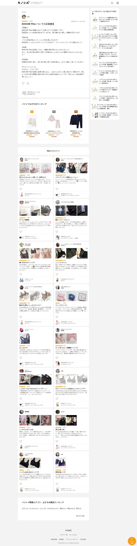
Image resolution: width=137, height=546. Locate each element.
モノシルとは (73, 534)
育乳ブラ (78, 508)
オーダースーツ (34, 508)
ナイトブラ (43, 508)
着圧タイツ (63, 508)
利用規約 (61, 539)
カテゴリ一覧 (63, 534)
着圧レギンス (71, 508)
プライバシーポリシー (72, 539)
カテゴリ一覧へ (80, 515)
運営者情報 (54, 539)
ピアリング (25, 508)
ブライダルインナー (53, 508)
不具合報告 (83, 539)
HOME (68, 530)
